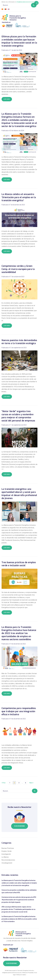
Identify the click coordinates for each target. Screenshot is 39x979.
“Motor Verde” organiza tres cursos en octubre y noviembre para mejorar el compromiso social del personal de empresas (18, 416)
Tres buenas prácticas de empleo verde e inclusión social (19, 564)
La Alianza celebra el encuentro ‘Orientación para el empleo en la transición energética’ (19, 197)
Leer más (7, 99)
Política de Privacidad (27, 972)
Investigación (6, 854)
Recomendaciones (8, 860)
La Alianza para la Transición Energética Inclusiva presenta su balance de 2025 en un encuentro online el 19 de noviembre (19, 919)
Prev (4, 783)
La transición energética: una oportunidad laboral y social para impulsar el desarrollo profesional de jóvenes (19, 494)
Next (31, 783)
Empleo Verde (7, 851)
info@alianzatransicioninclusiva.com (26, 2)
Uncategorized (7, 863)
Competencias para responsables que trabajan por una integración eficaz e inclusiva (19, 711)
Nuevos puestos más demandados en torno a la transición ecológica (19, 342)
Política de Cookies (21, 974)
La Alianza (5, 857)
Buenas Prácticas (8, 848)
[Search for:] (16, 5)
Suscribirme (19, 826)
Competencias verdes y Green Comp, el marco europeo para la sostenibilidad (18, 269)
